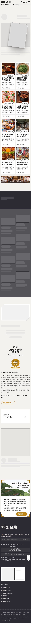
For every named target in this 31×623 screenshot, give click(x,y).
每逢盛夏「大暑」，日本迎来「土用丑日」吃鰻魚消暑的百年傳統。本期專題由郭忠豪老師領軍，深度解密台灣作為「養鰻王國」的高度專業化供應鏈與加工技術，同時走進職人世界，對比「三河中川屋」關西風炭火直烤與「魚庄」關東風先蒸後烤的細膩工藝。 (8, 83)
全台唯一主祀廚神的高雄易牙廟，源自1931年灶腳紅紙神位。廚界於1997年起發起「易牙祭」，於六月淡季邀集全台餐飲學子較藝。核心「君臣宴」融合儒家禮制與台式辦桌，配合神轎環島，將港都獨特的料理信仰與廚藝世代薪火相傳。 (22, 168)
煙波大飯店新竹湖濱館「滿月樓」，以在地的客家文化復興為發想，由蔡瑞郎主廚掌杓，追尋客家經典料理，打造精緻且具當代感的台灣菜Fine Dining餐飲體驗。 (8, 140)
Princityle (9, 620)
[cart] (26, 2)
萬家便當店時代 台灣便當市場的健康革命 (8, 107)
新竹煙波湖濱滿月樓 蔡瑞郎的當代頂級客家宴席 (8, 135)
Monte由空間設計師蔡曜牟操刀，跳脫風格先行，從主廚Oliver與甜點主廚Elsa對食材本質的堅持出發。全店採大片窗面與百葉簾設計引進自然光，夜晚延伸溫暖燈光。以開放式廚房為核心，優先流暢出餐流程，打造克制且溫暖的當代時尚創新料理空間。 (22, 140)
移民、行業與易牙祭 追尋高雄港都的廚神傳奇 (22, 163)
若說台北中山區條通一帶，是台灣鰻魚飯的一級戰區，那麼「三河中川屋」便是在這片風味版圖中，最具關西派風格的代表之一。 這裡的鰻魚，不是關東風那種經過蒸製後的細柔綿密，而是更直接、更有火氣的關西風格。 (22, 112)
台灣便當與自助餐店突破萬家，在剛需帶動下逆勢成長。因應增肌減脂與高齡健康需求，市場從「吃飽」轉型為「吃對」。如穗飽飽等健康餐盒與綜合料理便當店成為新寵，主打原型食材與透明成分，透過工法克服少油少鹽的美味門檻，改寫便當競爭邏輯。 (8, 112)
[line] (7, 584)
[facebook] (2, 584)
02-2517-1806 (9, 557)
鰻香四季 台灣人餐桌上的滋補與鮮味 (8, 163)
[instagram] (5, 584)
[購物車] (25, 416)
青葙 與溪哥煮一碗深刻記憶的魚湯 (22, 79)
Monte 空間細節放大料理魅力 (22, 135)
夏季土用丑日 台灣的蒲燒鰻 (8, 79)
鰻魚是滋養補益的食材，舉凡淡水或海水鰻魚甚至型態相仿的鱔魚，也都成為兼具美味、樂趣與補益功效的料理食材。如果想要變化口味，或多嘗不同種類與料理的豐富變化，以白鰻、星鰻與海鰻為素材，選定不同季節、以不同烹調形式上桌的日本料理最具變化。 (8, 168)
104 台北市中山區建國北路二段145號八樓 (17, 559)
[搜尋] (21, 2)
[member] (24, 2)
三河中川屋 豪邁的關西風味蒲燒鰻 (22, 107)
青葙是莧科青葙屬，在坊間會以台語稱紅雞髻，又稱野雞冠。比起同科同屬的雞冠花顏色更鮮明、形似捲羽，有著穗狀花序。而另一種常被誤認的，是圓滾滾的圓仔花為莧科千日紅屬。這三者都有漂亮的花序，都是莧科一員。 (22, 83)
